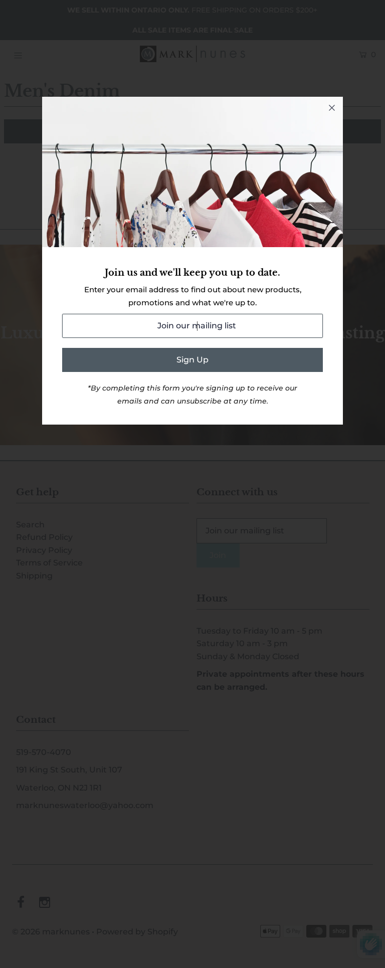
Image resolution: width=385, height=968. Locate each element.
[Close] (332, 108)
